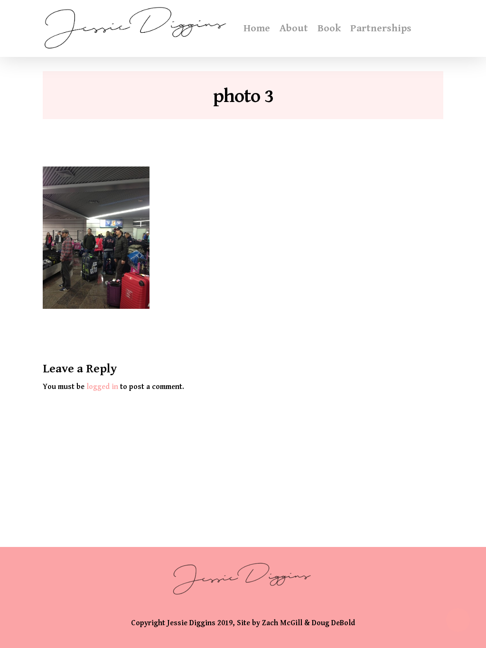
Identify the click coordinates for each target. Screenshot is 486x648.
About (294, 28)
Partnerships (380, 28)
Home (256, 28)
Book (329, 28)
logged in (102, 386)
